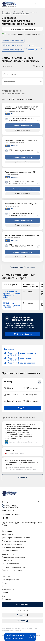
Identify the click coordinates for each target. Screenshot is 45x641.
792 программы (32, 401)
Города (4, 583)
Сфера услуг (7, 560)
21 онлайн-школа (14, 401)
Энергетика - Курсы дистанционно (21, 363)
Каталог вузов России (10, 580)
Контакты (5, 593)
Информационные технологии (14, 541)
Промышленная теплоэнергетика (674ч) (21, 172)
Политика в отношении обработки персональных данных (19, 628)
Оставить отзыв (22, 604)
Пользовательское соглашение (11, 630)
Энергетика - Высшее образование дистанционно (22, 354)
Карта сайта (6, 576)
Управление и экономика (12, 570)
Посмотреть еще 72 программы (22, 267)
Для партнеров (8, 589)
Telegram (20, 615)
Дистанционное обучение (11, 12)
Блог (3, 596)
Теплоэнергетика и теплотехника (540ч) (21, 204)
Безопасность (7, 534)
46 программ (31, 394)
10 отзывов (14, 114)
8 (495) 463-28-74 (11, 507)
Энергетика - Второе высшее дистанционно (19, 359)
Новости (5, 586)
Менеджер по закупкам (12, 45)
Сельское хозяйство (10, 551)
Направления (6, 14)
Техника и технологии (21, 14)
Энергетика (9, 450)
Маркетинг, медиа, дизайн (12, 544)
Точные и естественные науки (14, 567)
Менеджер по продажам (13, 50)
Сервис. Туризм (8, 554)
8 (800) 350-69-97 (11, 505)
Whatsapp (21, 621)
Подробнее (22, 408)
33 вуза (10, 388)
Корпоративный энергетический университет (23, 442)
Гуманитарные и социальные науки (16, 538)
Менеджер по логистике (13, 41)
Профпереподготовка (29, 12)
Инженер (30, 45)
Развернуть (32, 50)
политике (19, 638)
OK (32, 637)
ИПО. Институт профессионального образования (11, 305)
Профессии (6, 599)
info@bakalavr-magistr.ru (11, 514)
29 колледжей (12, 394)
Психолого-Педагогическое (13, 547)
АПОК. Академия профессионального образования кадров (11, 295)
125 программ (32, 388)
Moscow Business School (16, 453)
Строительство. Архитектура (13, 557)
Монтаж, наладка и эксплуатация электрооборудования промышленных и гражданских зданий (21, 462)
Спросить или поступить (22, 125)
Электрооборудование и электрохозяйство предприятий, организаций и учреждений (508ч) (22, 109)
